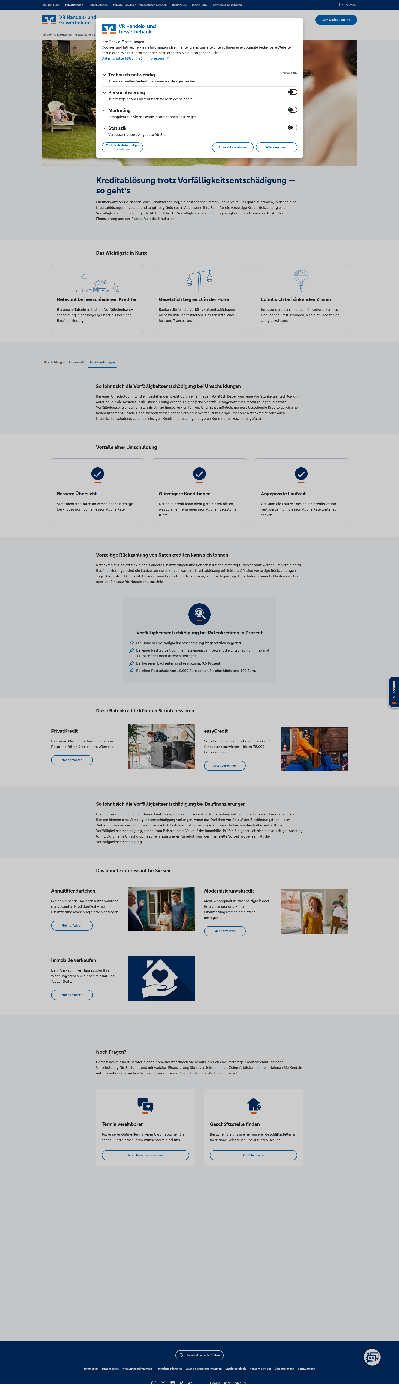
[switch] (292, 92)
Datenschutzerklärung (120, 58)
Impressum (155, 58)
